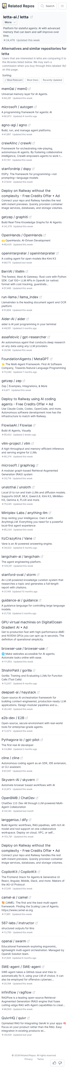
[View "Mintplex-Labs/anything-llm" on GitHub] (49, 512)
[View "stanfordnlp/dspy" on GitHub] (33, 168)
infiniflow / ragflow (17, 992)
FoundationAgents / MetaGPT (25, 359)
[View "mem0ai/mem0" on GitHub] (29, 88)
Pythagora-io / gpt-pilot (20, 740)
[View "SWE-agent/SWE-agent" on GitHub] (43, 966)
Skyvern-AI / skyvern (18, 780)
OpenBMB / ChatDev (18, 798)
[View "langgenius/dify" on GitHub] (30, 819)
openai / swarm (14, 941)
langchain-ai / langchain (21, 556)
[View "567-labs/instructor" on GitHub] (36, 923)
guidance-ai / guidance (20, 600)
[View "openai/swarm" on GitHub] (28, 941)
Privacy (29, 1059)
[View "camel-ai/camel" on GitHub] (29, 897)
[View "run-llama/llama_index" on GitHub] (40, 297)
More (8, 22)
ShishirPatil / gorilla (17, 670)
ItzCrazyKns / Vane (17, 538)
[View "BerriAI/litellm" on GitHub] (26, 271)
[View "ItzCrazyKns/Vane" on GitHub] (34, 538)
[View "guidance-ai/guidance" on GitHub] (40, 600)
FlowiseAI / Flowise (17, 425)
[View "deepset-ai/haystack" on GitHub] (38, 692)
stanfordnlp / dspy (16, 169)
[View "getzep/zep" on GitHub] (23, 380)
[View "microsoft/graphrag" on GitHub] (37, 465)
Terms (40, 1059)
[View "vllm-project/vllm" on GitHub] (32, 443)
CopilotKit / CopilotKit (19, 872)
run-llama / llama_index (20, 297)
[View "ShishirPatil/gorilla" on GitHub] (34, 670)
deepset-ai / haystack (19, 692)
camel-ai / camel (15, 897)
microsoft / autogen (17, 107)
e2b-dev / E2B (13, 718)
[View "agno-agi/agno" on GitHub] (29, 125)
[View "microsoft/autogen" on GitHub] (35, 106)
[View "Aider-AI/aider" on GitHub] (27, 318)
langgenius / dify (15, 820)
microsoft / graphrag (18, 465)
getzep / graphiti (15, 217)
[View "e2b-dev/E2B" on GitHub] (26, 717)
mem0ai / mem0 (14, 89)
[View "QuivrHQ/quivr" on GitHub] (28, 1018)
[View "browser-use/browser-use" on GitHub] (46, 648)
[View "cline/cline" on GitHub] (21, 757)
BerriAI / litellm (13, 271)
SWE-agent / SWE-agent (21, 967)
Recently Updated (52, 80)
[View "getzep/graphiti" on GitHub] (30, 217)
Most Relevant (13, 80)
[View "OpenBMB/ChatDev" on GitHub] (37, 797)
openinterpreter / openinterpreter (28, 253)
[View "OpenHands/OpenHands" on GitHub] (44, 235)
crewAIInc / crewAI (16, 143)
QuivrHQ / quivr (14, 1018)
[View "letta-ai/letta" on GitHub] (31, 17)
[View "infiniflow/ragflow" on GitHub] (33, 992)
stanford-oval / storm (19, 575)
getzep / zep (12, 381)
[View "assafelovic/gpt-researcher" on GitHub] (48, 337)
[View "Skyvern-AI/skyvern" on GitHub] (37, 779)
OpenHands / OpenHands (22, 235)
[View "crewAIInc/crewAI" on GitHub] (33, 143)
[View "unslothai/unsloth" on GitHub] (33, 487)
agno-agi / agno (14, 125)
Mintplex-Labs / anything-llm (25, 513)
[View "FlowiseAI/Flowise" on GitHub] (34, 425)
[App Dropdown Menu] (62, 6)
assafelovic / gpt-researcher (24, 337)
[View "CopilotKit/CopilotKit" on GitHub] (38, 871)
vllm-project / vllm (16, 443)
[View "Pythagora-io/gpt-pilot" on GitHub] (41, 739)
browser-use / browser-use (23, 648)
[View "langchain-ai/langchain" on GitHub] (41, 556)
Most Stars (32, 80)
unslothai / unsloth (16, 487)
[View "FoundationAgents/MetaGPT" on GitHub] (51, 358)
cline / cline (10, 758)
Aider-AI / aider (13, 319)
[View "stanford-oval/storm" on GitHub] (38, 574)
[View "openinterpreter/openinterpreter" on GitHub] (57, 253)
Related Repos (21, 6)
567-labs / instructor (18, 923)
